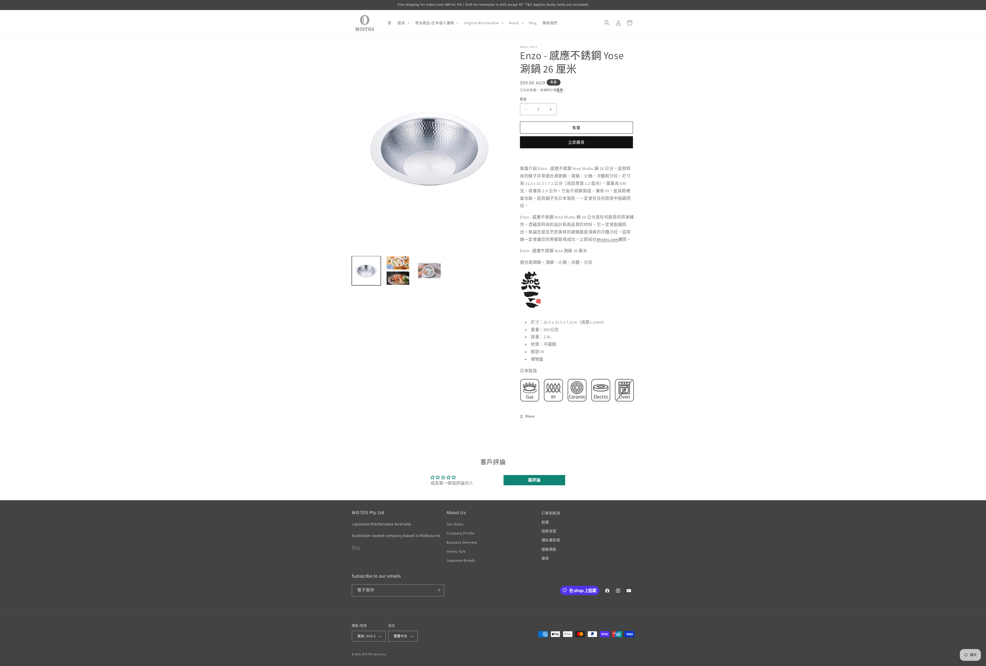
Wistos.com (607, 239)
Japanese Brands (461, 560)
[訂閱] (438, 590)
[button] (403, 22)
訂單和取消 (551, 513)
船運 (545, 522)
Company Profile (460, 533)
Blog (356, 547)
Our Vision (455, 524)
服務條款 (549, 549)
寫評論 (534, 480)
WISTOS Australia (374, 654)
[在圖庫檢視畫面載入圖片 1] (366, 270)
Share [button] (530, 416)
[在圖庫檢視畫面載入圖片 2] (397, 270)
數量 (523, 99)
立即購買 (576, 142)
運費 (559, 90)
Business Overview (462, 542)
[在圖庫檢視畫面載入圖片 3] (429, 270)
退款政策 (549, 531)
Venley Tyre (456, 551)
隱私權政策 (551, 540)
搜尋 (545, 558)
